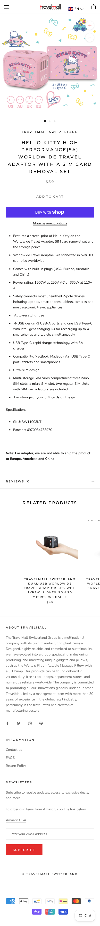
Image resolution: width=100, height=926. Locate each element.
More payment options (50, 223)
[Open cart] (94, 7)
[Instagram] (30, 723)
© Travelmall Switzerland (50, 874)
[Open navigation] (6, 7)
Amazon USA (16, 820)
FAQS (10, 757)
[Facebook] (7, 723)
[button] (76, 9)
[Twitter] (18, 723)
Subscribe (24, 850)
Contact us (14, 749)
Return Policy (16, 765)
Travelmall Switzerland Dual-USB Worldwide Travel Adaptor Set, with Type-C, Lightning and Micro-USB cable (50, 588)
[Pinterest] (41, 723)
